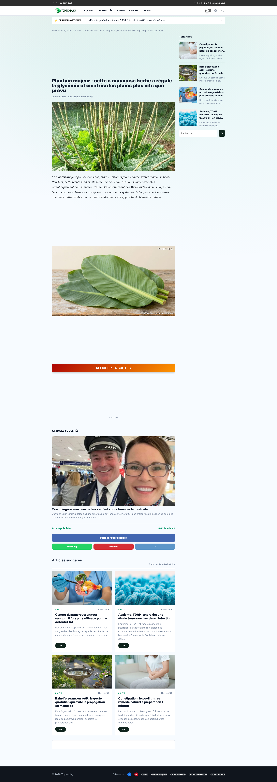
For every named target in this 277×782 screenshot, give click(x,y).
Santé (121, 10)
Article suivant (166, 528)
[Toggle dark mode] (208, 10)
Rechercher (222, 133)
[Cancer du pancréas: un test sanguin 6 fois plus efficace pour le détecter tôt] (82, 588)
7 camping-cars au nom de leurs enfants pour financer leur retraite (100, 509)
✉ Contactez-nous (216, 3)
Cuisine (133, 10)
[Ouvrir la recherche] (222, 10)
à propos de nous (178, 774)
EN (198, 3)
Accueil (89, 10)
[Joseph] (215, 10)
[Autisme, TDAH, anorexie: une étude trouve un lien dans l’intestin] (145, 588)
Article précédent (62, 528)
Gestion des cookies (198, 774)
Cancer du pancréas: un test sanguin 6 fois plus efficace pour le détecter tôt (81, 618)
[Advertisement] (113, 55)
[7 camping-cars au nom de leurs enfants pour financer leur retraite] (113, 471)
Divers (147, 10)
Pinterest (113, 546)
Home (54, 30)
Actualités (105, 10)
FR (195, 3)
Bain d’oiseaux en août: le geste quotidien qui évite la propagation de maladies (80, 702)
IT (202, 3)
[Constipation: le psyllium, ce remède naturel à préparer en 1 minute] (145, 671)
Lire (60, 646)
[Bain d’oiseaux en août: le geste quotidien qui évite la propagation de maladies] (82, 671)
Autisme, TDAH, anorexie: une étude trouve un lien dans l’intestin (144, 616)
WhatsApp (72, 546)
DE (205, 3)
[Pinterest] (57, 3)
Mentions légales (159, 774)
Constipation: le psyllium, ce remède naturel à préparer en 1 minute (140, 702)
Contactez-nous (217, 774)
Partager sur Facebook (113, 537)
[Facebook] (53, 3)
